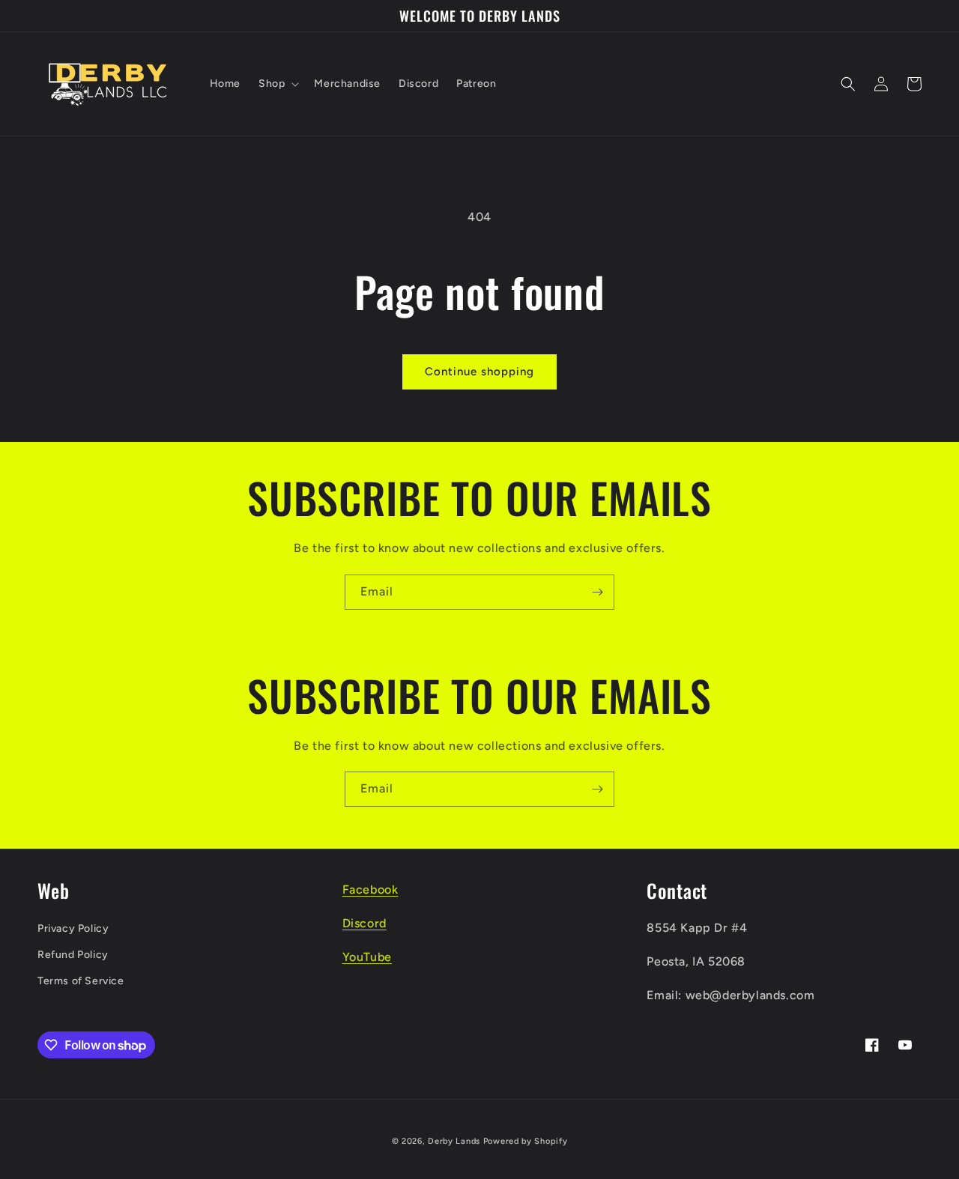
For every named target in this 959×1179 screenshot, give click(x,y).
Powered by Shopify (525, 1141)
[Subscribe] (597, 592)
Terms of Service (80, 981)
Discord (364, 923)
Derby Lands (454, 1141)
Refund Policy (73, 954)
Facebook (370, 889)
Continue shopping (479, 371)
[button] (277, 84)
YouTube (367, 957)
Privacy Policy (73, 928)
